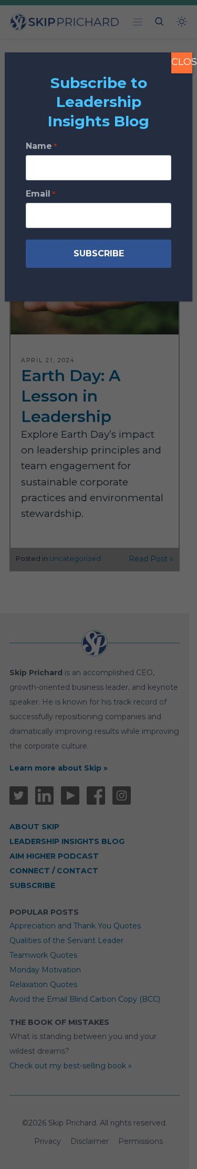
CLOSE (181, 62)
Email (40, 194)
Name (41, 146)
